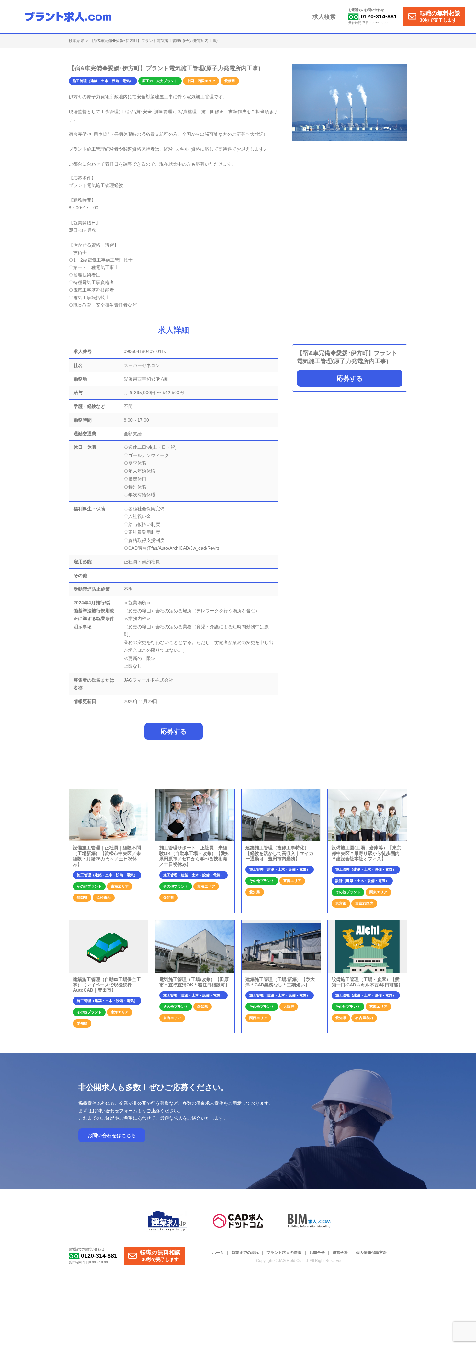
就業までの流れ (245, 1252)
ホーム (218, 1252)
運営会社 (340, 1252)
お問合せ (317, 1252)
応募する (350, 378)
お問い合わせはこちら (111, 1135)
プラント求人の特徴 (283, 1252)
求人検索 (324, 17)
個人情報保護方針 (371, 1252)
